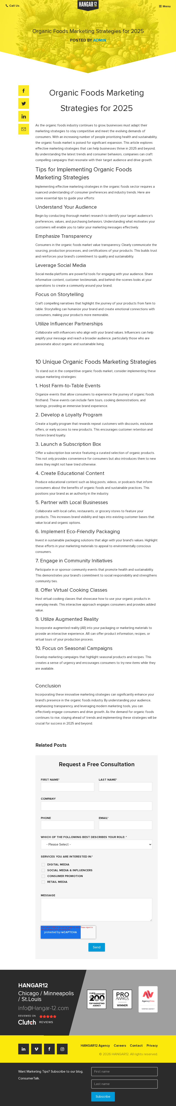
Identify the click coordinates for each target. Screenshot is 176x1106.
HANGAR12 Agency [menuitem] (95, 1046)
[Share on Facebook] (23, 90)
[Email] (23, 129)
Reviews (46, 1022)
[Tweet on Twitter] (23, 103)
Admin (99, 40)
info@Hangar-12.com (43, 1008)
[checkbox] (96, 871)
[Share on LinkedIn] (23, 116)
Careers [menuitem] (120, 1046)
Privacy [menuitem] (152, 1046)
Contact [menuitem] (136, 1046)
